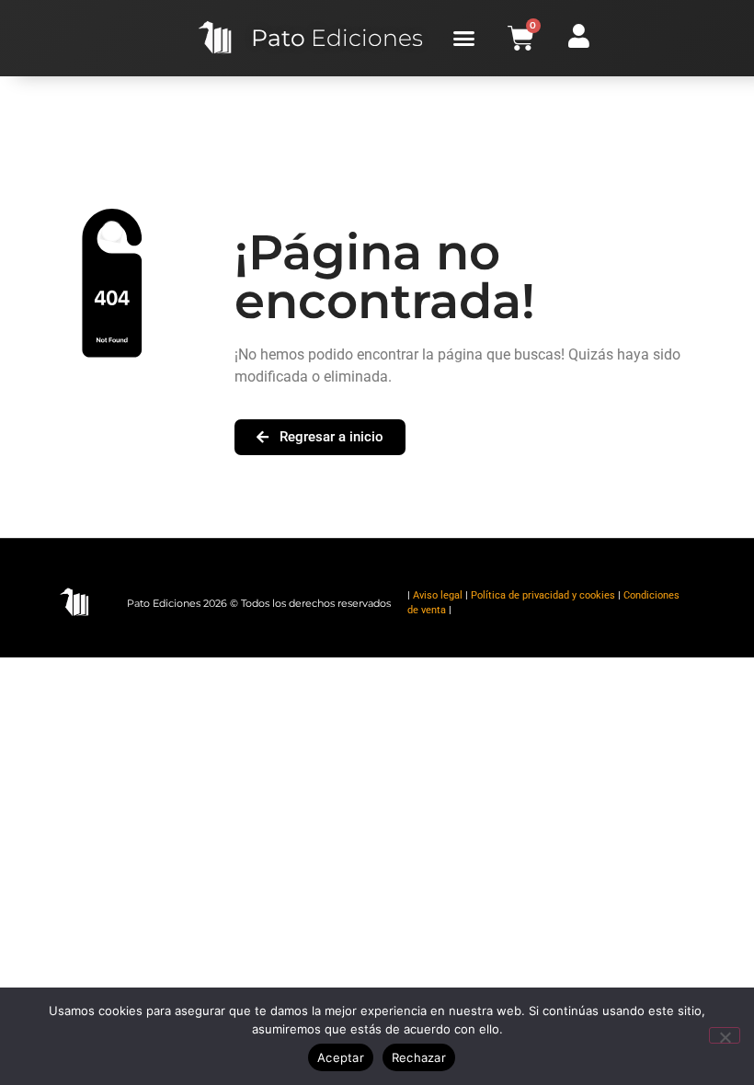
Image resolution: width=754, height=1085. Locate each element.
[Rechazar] (724, 1035)
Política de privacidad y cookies (543, 595)
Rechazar (419, 1057)
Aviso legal (438, 595)
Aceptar (340, 1057)
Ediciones (337, 37)
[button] (464, 38)
